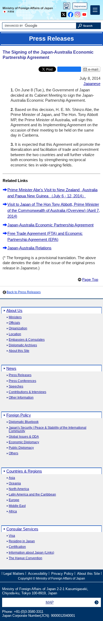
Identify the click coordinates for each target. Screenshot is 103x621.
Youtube (84, 13)
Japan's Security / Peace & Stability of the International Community (47, 429)
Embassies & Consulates (27, 340)
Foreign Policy (18, 415)
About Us (14, 310)
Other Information (21, 397)
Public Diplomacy (21, 448)
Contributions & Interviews (27, 392)
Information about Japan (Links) (31, 552)
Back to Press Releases (24, 292)
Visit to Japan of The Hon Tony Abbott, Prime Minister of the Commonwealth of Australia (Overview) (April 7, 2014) (53, 210)
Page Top (90, 280)
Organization (18, 328)
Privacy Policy (62, 574)
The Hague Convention (25, 558)
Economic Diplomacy (24, 442)
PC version (67, 7)
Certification (17, 547)
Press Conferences (22, 381)
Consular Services (22, 529)
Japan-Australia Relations (29, 248)
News (11, 368)
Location (15, 334)
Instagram (77, 13)
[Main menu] (95, 10)
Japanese (80, 6)
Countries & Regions (24, 471)
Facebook (70, 13)
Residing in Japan (22, 541)
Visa (12, 536)
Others (13, 453)
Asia (12, 478)
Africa (13, 511)
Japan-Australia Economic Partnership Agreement (50, 225)
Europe (14, 500)
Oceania (15, 483)
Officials (14, 323)
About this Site (19, 351)
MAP (50, 602)
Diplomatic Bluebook (24, 422)
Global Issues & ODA (24, 436)
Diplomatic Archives (23, 345)
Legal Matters (13, 574)
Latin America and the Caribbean (32, 494)
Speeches (16, 386)
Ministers (15, 317)
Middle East (17, 506)
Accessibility (38, 574)
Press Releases (20, 375)
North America (19, 489)
